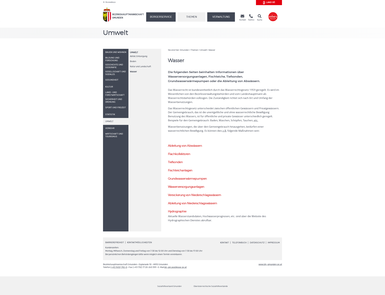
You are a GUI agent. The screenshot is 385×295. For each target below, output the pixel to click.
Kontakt (224, 243)
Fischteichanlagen (180, 170)
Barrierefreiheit (114, 243)
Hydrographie (177, 211)
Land (270, 2)
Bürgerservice (161, 17)
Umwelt (134, 52)
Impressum (274, 243)
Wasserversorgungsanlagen (186, 186)
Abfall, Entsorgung (138, 56)
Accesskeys (110, 2)
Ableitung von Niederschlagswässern (192, 203)
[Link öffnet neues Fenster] (273, 14)
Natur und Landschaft (140, 67)
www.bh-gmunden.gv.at (270, 264)
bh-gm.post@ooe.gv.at (175, 267)
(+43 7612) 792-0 (119, 267)
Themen (191, 17)
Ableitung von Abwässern (185, 145)
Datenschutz (257, 243)
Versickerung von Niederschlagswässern (194, 195)
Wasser (133, 72)
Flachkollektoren (179, 154)
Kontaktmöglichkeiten (139, 243)
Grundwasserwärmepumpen (187, 178)
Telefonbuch (239, 243)
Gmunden (184, 50)
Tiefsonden (175, 162)
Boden (133, 61)
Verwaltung (221, 17)
